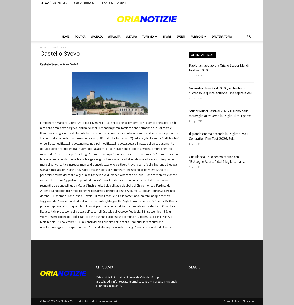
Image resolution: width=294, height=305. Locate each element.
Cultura (131, 36)
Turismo (148, 36)
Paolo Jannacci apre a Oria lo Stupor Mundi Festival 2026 (219, 68)
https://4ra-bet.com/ (50, 61)
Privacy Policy (107, 2)
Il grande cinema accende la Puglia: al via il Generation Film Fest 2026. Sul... (218, 136)
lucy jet (42, 61)
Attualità (114, 36)
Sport (167, 36)
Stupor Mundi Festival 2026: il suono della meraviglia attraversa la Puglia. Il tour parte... (221, 113)
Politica (80, 36)
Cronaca (97, 36)
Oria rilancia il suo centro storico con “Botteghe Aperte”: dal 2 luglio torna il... (217, 159)
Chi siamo (121, 2)
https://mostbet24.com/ (44, 61)
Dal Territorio (222, 36)
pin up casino (41, 61)
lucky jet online (47, 61)
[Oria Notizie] (147, 19)
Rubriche (197, 36)
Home (65, 36)
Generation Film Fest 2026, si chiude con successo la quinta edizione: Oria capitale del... (221, 91)
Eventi (181, 36)
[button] (249, 37)
